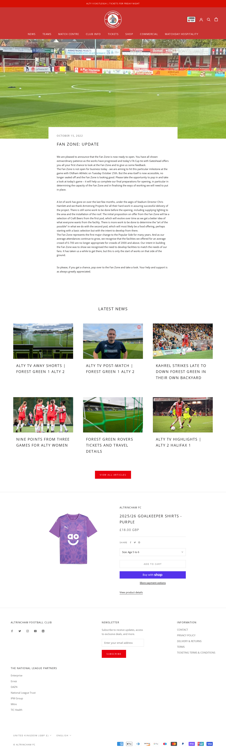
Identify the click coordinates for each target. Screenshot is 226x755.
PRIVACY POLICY (186, 635)
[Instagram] (27, 631)
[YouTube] (35, 631)
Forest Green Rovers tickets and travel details (109, 445)
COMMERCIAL (149, 34)
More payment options (153, 582)
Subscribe (114, 653)
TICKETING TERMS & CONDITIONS (196, 652)
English (62, 735)
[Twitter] (135, 542)
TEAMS (47, 34)
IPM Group (17, 698)
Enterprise (16, 675)
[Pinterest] (139, 542)
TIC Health (16, 709)
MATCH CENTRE (68, 34)
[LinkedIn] (43, 631)
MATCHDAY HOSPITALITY (181, 34)
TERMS (181, 646)
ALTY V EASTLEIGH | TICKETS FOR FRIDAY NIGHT (113, 3)
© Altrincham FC (24, 744)
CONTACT (182, 629)
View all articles (113, 474)
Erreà (14, 681)
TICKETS (113, 34)
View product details (131, 592)
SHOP (129, 34)
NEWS (32, 34)
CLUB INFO (93, 34)
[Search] (208, 19)
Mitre (14, 704)
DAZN (14, 687)
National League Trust (23, 692)
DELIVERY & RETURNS (189, 641)
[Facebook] (131, 542)
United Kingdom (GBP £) (31, 735)
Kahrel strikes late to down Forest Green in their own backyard (181, 371)
